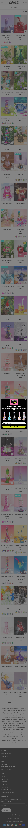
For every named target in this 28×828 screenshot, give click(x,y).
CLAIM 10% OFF (14, 426)
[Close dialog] (26, 400)
